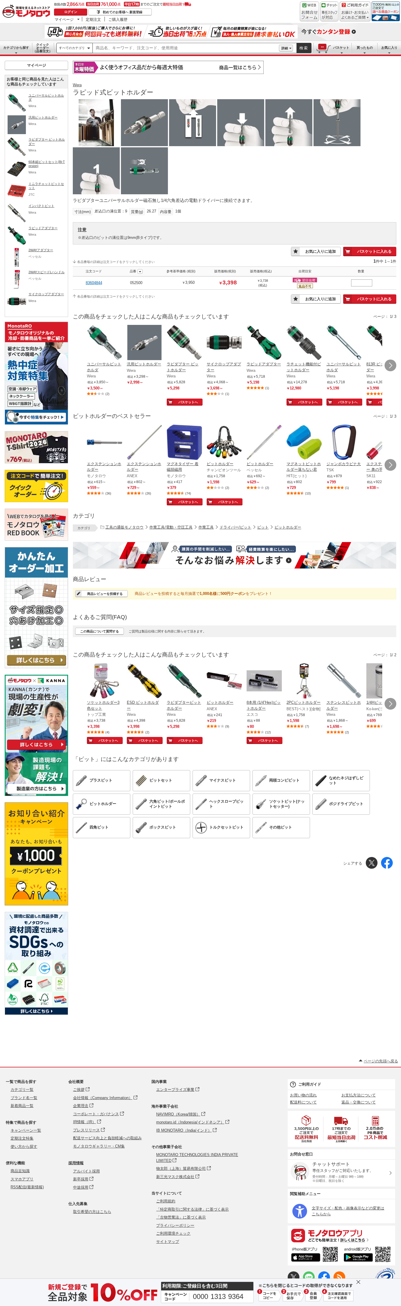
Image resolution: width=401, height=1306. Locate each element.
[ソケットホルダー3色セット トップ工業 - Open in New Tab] (104, 681)
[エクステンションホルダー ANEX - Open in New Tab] (144, 443)
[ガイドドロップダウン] (355, 15)
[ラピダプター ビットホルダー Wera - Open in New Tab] (184, 343)
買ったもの (365, 47)
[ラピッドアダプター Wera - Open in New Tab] (264, 343)
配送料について (303, 1102)
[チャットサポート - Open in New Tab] (329, 11)
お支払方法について (358, 1095)
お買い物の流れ (303, 1095)
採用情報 (76, 1163)
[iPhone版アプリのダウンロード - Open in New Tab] (314, 1255)
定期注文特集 (22, 1138)
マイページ (64, 19)
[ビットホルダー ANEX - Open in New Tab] (224, 681)
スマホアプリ (22, 1179)
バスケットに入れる (374, 251)
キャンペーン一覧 (26, 1130)
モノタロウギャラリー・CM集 (99, 1146)
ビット (263, 527)
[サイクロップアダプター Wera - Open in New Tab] (224, 343)
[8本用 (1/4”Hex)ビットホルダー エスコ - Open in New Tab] (264, 681)
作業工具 (206, 527)
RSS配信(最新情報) (27, 1187)
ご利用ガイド (309, 1084)
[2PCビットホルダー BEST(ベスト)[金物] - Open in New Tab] (304, 681)
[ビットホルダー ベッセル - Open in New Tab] (264, 443)
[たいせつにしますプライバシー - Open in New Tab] (385, 1278)
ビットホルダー (287, 527)
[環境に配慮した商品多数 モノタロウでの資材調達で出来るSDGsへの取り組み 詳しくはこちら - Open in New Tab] (36, 1013)
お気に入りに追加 (320, 251)
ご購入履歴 (117, 19)
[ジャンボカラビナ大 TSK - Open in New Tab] (344, 443)
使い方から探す (24, 1146)
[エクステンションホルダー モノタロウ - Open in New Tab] (104, 443)
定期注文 (93, 19)
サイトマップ (167, 1241)
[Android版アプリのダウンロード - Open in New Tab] (368, 1255)
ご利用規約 (165, 1201)
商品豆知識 (20, 1171)
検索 (303, 48)
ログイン (70, 12)
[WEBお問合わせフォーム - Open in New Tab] (309, 11)
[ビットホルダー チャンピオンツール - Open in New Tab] (224, 443)
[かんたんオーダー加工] (36, 666)
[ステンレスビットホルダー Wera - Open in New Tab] (344, 681)
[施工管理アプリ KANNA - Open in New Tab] (36, 749)
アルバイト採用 (86, 1171)
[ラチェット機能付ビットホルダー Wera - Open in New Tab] (304, 343)
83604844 (94, 283)
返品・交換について (358, 1102)
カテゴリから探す (16, 47)
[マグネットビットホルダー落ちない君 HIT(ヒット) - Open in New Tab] (304, 443)
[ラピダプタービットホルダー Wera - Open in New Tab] (184, 681)
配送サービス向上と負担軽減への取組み (107, 1138)
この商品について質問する (99, 631)
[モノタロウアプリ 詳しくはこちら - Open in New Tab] (341, 1235)
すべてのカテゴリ (72, 48)
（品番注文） (42, 48)
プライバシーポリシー (175, 1225)
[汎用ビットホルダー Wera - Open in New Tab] (144, 343)
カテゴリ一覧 (22, 1089)
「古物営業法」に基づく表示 (181, 1217)
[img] (27, 11)
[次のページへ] (390, 365)
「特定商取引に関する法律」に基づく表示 (192, 1209)
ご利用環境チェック (173, 1233)
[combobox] (186, 48)
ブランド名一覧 (24, 1098)
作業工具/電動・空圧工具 (171, 527)
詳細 (285, 48)
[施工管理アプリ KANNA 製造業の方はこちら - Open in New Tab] (36, 794)
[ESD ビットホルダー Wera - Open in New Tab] (144, 681)
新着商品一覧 (22, 1105)
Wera (77, 85)
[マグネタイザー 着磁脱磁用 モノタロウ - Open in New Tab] (184, 443)
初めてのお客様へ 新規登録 (122, 12)
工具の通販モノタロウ (124, 527)
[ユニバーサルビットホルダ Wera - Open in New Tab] (104, 343)
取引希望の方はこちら (92, 1211)
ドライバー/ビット (235, 527)
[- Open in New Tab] (307, 1129)
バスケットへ (188, 402)
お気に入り (389, 47)
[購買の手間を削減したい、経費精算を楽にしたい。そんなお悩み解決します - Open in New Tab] (234, 555)
